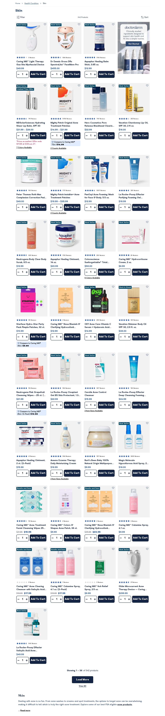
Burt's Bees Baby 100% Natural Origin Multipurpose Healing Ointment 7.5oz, (99, 462)
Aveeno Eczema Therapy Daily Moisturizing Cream (63, 462)
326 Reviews (135, 190)
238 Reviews (101, 255)
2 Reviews (66, 320)
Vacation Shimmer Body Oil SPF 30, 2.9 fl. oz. (132, 325)
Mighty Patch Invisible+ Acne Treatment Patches (65, 196)
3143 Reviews (67, 456)
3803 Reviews (135, 456)
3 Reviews (31, 57)
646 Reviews (32, 643)
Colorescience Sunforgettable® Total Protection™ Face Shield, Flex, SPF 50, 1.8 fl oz (97, 261)
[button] (31, 38)
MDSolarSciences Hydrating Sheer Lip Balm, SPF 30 (30, 124)
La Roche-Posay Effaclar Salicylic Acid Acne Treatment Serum (29, 649)
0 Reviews (31, 582)
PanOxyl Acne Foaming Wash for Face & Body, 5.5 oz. (99, 196)
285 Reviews (101, 320)
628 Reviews (32, 255)
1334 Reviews (67, 57)
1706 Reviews (101, 57)
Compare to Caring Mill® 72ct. (63, 143)
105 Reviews (32, 388)
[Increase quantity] (26, 74)
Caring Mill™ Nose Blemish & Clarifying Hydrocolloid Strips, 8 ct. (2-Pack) (99, 527)
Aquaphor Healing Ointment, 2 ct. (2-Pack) (30, 462)
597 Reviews (101, 388)
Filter (22, 17)
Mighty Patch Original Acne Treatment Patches (64, 124)
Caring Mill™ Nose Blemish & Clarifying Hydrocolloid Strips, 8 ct (65, 326)
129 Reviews (32, 320)
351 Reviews (135, 320)
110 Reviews (32, 521)
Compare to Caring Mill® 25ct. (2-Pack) (29, 412)
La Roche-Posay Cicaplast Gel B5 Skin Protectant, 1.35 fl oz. (65, 394)
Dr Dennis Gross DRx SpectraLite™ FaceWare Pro (65, 63)
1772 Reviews (67, 190)
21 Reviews (134, 582)
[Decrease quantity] (18, 74)
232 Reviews (135, 119)
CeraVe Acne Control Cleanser (95, 393)
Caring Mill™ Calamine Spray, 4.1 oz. (133, 526)
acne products (124, 704)
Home (17, 3)
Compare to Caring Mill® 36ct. (29, 344)
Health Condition (31, 3)
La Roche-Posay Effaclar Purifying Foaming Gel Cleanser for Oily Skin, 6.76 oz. (133, 196)
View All (82, 686)
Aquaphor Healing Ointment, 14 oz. (65, 261)
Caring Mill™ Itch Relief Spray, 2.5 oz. (96, 588)
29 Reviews (134, 255)
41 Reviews (31, 456)
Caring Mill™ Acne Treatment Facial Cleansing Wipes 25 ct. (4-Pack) (31, 527)
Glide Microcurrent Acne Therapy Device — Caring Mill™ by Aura (132, 588)
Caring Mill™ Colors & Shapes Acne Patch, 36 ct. (64, 526)
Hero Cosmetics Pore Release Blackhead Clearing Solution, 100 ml (99, 124)
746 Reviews (101, 119)
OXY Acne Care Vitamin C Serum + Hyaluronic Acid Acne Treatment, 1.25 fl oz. (98, 326)
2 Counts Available (58, 148)
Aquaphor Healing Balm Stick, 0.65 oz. (97, 63)
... (24, 710)
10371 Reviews (101, 190)
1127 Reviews (101, 456)
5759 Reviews (67, 119)
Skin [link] (44, 3)
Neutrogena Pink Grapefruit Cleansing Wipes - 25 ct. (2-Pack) (31, 394)
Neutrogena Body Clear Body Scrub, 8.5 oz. (31, 261)
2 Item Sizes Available (94, 411)
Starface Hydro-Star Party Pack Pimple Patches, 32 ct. (30, 325)
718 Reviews (32, 119)
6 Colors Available (92, 278)
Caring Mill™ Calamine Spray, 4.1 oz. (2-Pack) (65, 588)
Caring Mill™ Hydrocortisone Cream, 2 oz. (133, 261)
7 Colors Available (24, 147)
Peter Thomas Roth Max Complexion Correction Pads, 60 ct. (31, 196)
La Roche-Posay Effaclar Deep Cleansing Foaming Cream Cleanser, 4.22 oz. (132, 394)
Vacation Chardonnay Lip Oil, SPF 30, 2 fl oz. (133, 124)
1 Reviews (66, 582)
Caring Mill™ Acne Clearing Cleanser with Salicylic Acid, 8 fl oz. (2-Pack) (30, 588)
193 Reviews (135, 388)
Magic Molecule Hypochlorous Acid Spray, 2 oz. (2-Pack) (133, 462)
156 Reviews (32, 190)
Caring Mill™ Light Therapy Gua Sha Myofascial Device (30, 63)
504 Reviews (67, 388)
